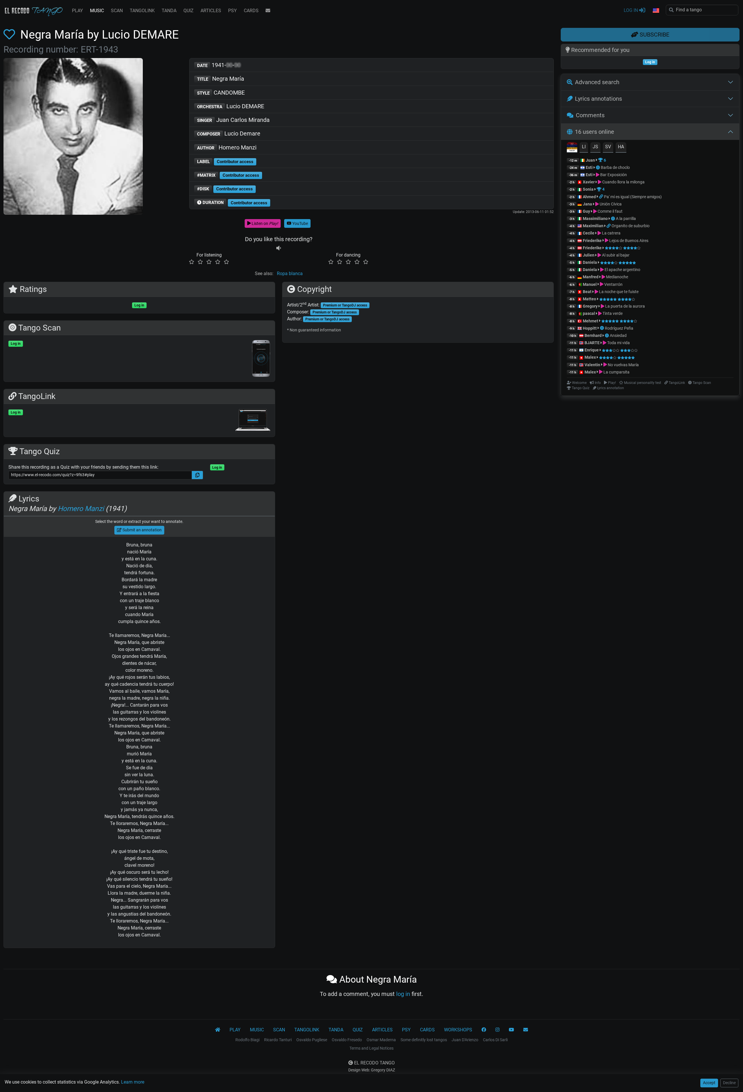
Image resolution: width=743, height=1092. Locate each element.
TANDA (169, 10)
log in (403, 993)
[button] (655, 11)
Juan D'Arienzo (465, 1039)
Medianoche (616, 277)
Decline (729, 1082)
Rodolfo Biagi (247, 1039)
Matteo (589, 299)
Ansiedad (618, 335)
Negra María (220, 78)
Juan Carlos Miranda (233, 119)
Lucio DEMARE (230, 106)
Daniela (590, 262)
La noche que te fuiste (618, 291)
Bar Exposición (613, 174)
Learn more (132, 1082)
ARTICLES (211, 10)
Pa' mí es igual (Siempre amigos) (633, 196)
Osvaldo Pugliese (311, 1039)
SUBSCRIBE (653, 34)
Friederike (592, 240)
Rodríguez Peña (619, 328)
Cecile (588, 233)
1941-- (219, 65)
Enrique (592, 350)
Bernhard (593, 335)
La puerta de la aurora (624, 306)
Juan (590, 160)
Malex (590, 357)
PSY (232, 10)
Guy (586, 211)
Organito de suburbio (631, 225)
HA (621, 146)
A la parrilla (626, 218)
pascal (589, 313)
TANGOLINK (142, 10)
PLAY (77, 10)
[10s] (278, 248)
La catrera (611, 233)
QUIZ (188, 10)
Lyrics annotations (598, 98)
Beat (587, 291)
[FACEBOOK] (484, 1030)
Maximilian (593, 225)
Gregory (590, 306)
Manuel (590, 284)
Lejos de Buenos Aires (628, 240)
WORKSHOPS (458, 1030)
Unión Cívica (610, 204)
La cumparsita (616, 372)
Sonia (588, 189)
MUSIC (97, 10)
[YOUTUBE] (511, 1030)
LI (584, 146)
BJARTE (592, 342)
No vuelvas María (623, 364)
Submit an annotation (142, 530)
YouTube (299, 223)
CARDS (251, 10)
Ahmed (589, 196)
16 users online (594, 131)
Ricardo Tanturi (278, 1039)
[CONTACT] (268, 11)
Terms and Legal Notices (371, 1048)
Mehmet (590, 321)
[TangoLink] (601, 196)
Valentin (592, 364)
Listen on (264, 223)
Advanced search (597, 82)
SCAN (117, 10)
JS (595, 146)
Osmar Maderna (381, 1039)
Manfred (590, 277)
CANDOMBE (221, 92)
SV (608, 146)
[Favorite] (10, 34)
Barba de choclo (615, 167)
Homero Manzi (227, 147)
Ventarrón (613, 284)
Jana (587, 204)
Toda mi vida (618, 342)
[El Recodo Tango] (217, 1030)
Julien (589, 255)
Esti (589, 167)
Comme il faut (610, 211)
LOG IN (631, 10)
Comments (590, 115)
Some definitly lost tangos (424, 1039)
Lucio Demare (229, 133)
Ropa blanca (290, 273)
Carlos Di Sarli (495, 1039)
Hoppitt (590, 328)
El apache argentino (622, 269)
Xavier (589, 182)
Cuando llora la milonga (623, 182)
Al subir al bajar (615, 255)
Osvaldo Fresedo (347, 1039)
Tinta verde (612, 313)
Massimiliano (595, 218)
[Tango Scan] (598, 167)
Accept (709, 1082)
